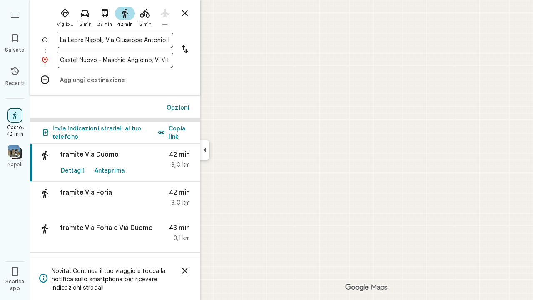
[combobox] (115, 40)
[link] (115, 163)
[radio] (65, 16)
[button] (115, 199)
